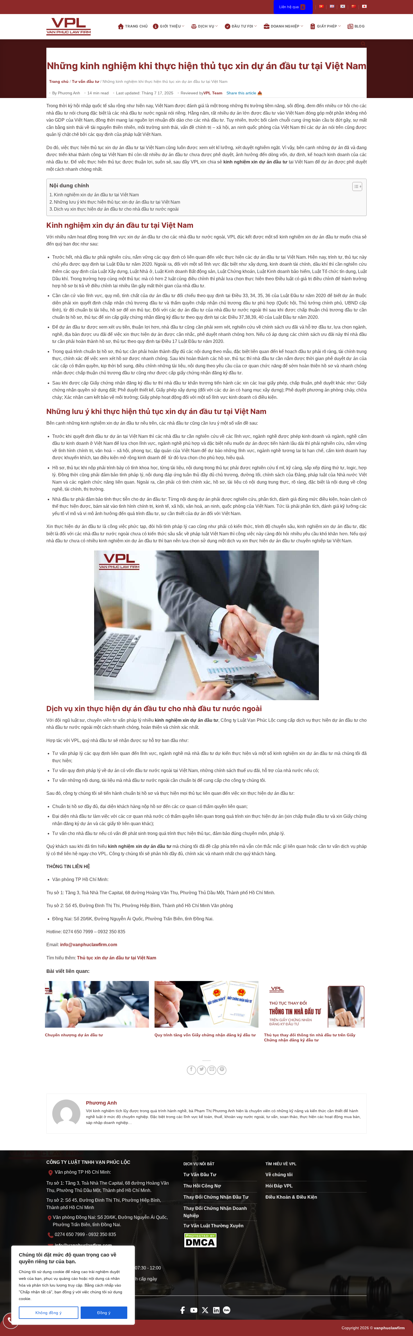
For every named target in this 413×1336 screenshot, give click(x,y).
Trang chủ (136, 26)
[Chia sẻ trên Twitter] (201, 1070)
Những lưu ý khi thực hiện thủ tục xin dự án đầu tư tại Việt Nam (117, 202)
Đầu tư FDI (242, 26)
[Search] (363, 44)
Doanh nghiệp (285, 26)
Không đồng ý (48, 1312)
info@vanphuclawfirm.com (88, 944)
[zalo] (228, 1314)
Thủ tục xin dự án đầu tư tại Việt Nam (116, 957)
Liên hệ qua (289, 7)
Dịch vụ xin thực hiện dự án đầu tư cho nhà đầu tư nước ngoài (116, 209)
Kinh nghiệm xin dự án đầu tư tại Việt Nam (96, 194)
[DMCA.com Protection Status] (200, 1239)
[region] (73, 1285)
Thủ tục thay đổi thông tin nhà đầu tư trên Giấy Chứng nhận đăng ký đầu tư (309, 1038)
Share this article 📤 (244, 93)
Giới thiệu (170, 26)
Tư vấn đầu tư (85, 81)
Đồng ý (104, 1312)
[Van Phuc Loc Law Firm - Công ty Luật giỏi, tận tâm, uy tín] (72, 26)
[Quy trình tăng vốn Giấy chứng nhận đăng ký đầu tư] (206, 1004)
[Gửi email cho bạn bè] (211, 1070)
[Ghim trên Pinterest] (221, 1070)
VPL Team (212, 93)
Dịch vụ (206, 26)
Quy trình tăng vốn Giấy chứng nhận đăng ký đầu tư (205, 1035)
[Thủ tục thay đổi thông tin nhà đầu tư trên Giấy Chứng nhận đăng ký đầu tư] (316, 1004)
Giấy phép (327, 26)
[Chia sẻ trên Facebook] (191, 1070)
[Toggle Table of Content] (354, 186)
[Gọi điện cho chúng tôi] (11, 1321)
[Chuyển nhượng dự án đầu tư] (97, 1004)
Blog (360, 26)
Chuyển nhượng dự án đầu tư (74, 1035)
